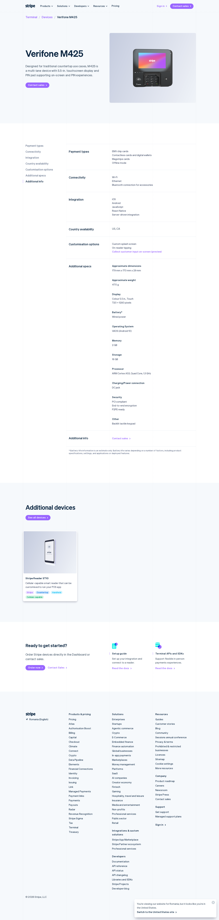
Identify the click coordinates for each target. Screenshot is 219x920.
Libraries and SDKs (122, 879)
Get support (162, 812)
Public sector (119, 818)
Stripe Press (162, 794)
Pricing (115, 5)
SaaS (115, 773)
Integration (32, 157)
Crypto (72, 755)
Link (71, 786)
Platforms (117, 768)
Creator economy (122, 782)
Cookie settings (164, 763)
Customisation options (39, 169)
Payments (74, 800)
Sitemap (160, 759)
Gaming (116, 791)
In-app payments (121, 755)
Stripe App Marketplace (125, 839)
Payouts (73, 804)
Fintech (116, 786)
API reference (119, 866)
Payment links (76, 795)
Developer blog (120, 888)
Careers (159, 785)
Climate (73, 746)
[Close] (212, 903)
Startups (117, 723)
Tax (71, 822)
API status (117, 870)
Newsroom (161, 790)
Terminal (31, 17)
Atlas (72, 723)
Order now (34, 667)
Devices (47, 17)
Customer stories (165, 723)
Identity (73, 773)
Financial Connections (81, 768)
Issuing (72, 782)
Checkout (74, 741)
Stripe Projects (120, 884)
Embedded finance (122, 741)
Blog (157, 728)
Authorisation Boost (80, 728)
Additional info (34, 181)
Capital (72, 737)
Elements (74, 764)
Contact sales (181, 6)
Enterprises (118, 719)
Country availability (36, 163)
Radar (72, 809)
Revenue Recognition (81, 813)
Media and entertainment (126, 804)
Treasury (74, 831)
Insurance (117, 800)
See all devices (37, 517)
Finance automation (123, 746)
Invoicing (74, 777)
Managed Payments (80, 791)
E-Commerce (119, 737)
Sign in (161, 6)
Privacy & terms (164, 741)
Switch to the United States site (155, 912)
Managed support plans (168, 816)
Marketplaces (119, 759)
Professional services (124, 813)
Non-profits (118, 809)
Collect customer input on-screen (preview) (137, 251)
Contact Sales (56, 667)
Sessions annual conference (171, 737)
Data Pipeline (76, 759)
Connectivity (33, 151)
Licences (160, 754)
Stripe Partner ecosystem (126, 844)
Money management (123, 764)
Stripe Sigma (76, 818)
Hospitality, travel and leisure (128, 795)
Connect (73, 750)
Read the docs (120, 668)
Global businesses (122, 750)
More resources (164, 768)
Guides (159, 719)
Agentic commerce (122, 728)
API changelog (120, 875)
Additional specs (35, 175)
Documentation (120, 861)
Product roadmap (165, 781)
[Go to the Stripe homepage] (29, 714)
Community (161, 732)
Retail (115, 822)
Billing (72, 732)
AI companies (119, 777)
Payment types (34, 145)
